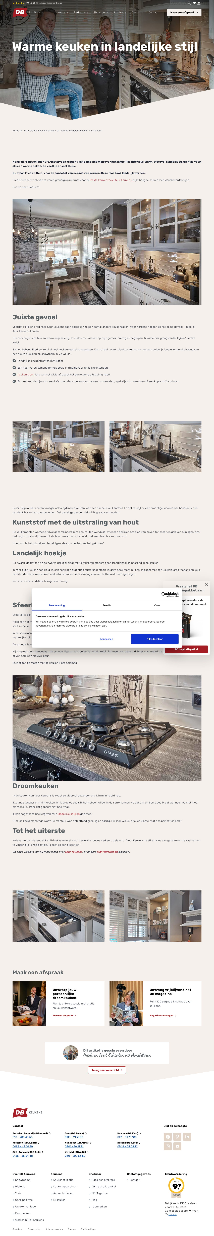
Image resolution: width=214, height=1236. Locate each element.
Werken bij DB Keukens (29, 1219)
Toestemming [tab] (57, 605)
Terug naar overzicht (105, 1070)
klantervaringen (107, 851)
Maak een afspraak (182, 12)
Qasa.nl (59, 3)
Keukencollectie (63, 1179)
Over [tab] (157, 605)
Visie (18, 1193)
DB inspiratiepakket (186, 649)
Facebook (168, 1137)
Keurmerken (22, 1213)
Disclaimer (18, 1229)
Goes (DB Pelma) (74, 1133)
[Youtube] (177, 1146)
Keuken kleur (26, 374)
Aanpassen (106, 639)
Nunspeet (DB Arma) (76, 1142)
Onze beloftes (24, 1199)
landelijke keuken (69, 813)
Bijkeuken (59, 1199)
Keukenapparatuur (64, 1186)
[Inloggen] (199, 3)
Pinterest (177, 1137)
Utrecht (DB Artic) (75, 1152)
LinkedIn (187, 1137)
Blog (94, 1199)
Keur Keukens (123, 180)
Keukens (63, 12)
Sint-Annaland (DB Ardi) (26, 1152)
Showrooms (22, 1179)
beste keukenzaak (101, 180)
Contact (135, 1179)
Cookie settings (88, 1229)
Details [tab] (107, 605)
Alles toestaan (155, 639)
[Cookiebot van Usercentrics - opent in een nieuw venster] (164, 594)
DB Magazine (99, 1193)
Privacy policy (34, 1229)
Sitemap (72, 1229)
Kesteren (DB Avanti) (25, 1142)
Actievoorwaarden (54, 1229)
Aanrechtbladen (63, 1193)
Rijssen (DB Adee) (127, 1142)
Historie (20, 1186)
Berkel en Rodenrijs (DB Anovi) (30, 1133)
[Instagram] (168, 1146)
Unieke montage (25, 1206)
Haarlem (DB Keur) (127, 1133)
